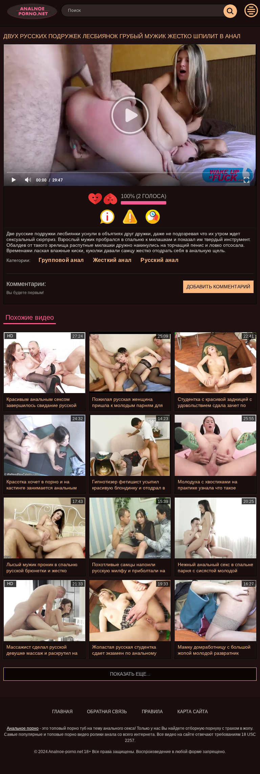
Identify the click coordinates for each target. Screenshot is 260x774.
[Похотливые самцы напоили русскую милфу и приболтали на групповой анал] (130, 528)
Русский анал (159, 260)
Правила (152, 711)
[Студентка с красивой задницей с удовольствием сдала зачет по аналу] (215, 362)
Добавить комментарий (218, 286)
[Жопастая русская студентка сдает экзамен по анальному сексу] (130, 610)
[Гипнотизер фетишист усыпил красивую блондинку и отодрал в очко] (130, 445)
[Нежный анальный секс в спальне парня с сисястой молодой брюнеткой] (215, 528)
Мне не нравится (110, 199)
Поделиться (153, 217)
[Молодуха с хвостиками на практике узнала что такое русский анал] (215, 445)
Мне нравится (95, 199)
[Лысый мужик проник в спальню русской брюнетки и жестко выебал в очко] (44, 528)
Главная (62, 711)
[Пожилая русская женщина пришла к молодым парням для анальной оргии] (130, 362)
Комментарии (25, 284)
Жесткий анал (112, 260)
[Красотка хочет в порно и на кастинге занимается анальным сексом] (44, 445)
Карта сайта (192, 711)
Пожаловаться (130, 217)
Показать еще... (130, 674)
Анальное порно (23, 728)
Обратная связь (107, 711)
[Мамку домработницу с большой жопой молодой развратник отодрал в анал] (215, 610)
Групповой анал (61, 260)
